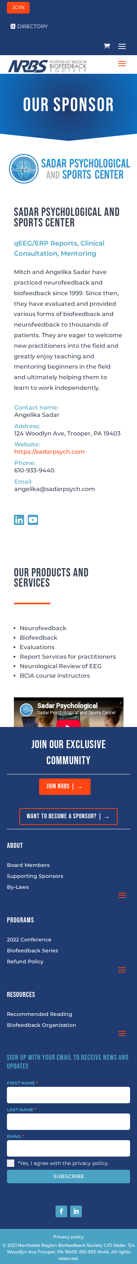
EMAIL (15, 1136)
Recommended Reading (39, 1014)
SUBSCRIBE (68, 1176)
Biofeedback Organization (41, 1025)
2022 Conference (29, 940)
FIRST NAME (22, 1083)
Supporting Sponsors (35, 876)
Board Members (28, 865)
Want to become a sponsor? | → (68, 816)
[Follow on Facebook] (61, 1211)
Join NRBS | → (64, 786)
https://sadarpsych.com (49, 451)
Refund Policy (25, 962)
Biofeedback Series (32, 951)
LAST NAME (21, 1109)
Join (18, 7)
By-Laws (18, 887)
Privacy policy (68, 1237)
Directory (32, 26)
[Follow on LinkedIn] (76, 1211)
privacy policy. (90, 1163)
